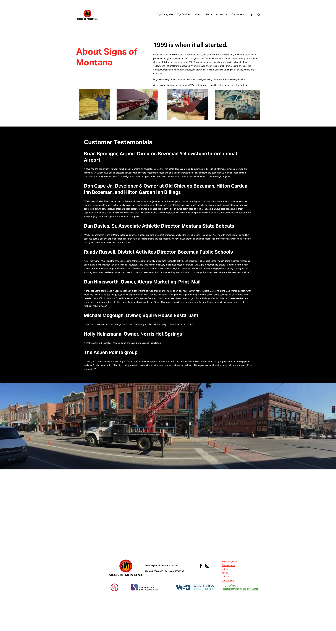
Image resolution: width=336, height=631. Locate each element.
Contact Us (221, 14)
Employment (238, 14)
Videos (198, 14)
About (209, 14)
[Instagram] (258, 14)
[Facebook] (251, 14)
